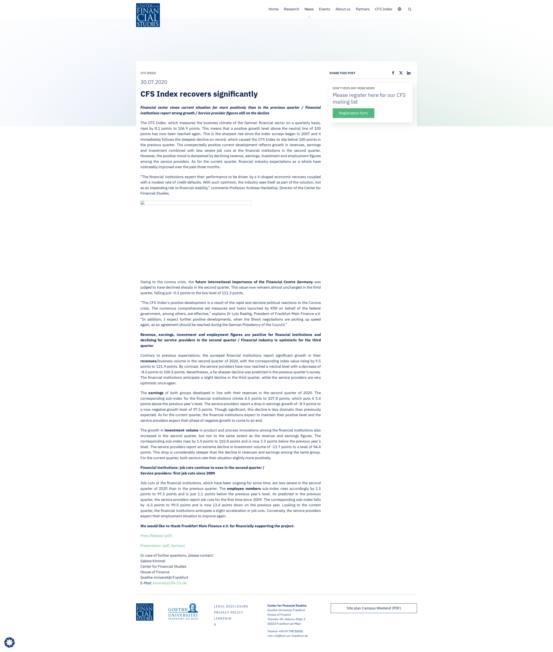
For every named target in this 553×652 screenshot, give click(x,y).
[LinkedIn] (409, 73)
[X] (401, 73)
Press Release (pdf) (156, 535)
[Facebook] (393, 73)
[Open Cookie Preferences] (9, 646)
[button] (410, 9)
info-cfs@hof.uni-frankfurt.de (287, 636)
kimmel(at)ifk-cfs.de (170, 583)
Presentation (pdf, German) (162, 545)
